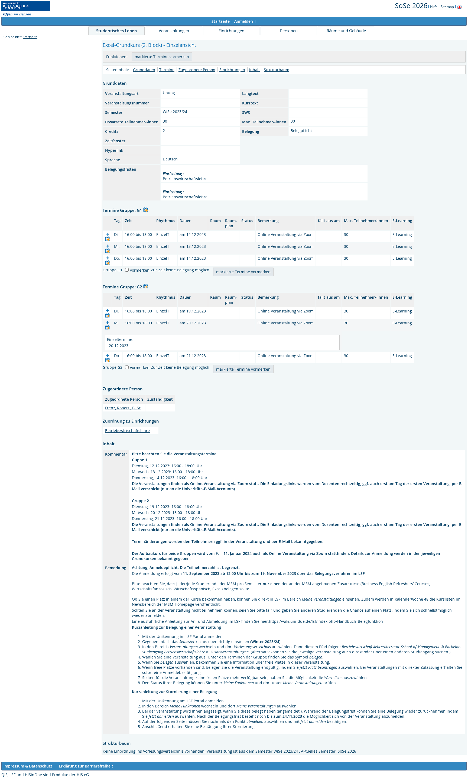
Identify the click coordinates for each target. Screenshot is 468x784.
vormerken (140, 270)
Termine (166, 69)
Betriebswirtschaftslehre (127, 430)
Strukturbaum (276, 69)
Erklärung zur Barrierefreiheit (86, 766)
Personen (289, 30)
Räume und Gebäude (346, 30)
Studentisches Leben (116, 30)
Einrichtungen (231, 30)
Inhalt (254, 69)
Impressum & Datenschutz (28, 766)
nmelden (243, 21)
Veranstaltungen (174, 30)
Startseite (30, 37)
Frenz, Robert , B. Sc (123, 407)
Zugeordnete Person (196, 69)
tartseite (221, 21)
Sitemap (447, 6)
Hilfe (433, 6)
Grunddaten (144, 69)
